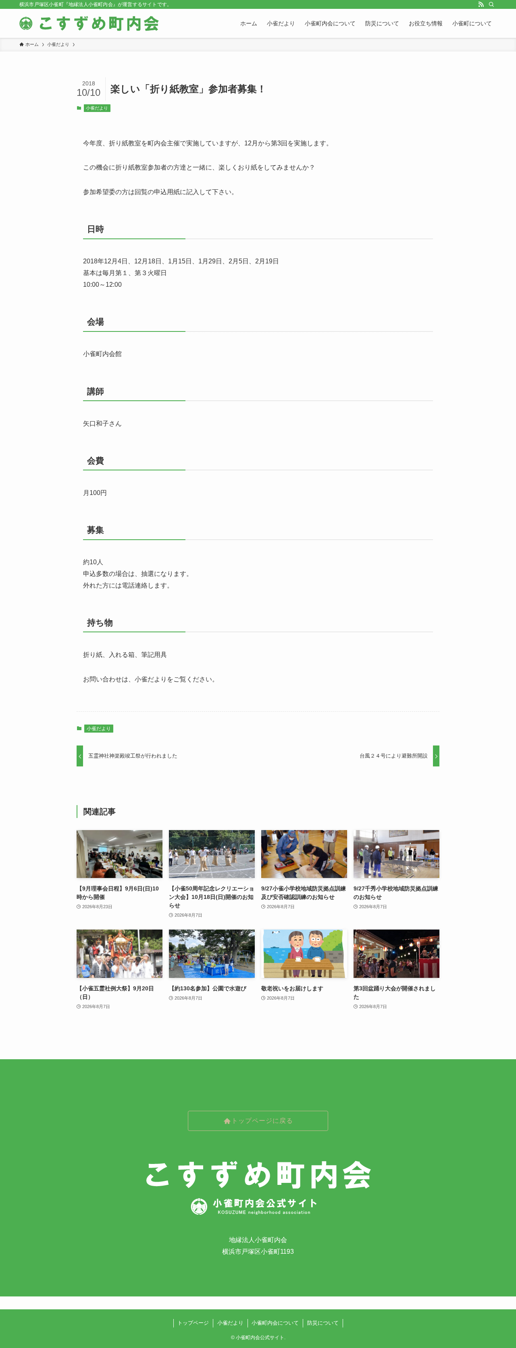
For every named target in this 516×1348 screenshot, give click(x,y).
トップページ (193, 1323)
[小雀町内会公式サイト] (90, 23)
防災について (323, 1323)
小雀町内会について (275, 1323)
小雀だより (97, 108)
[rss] (481, 4)
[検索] (491, 4)
